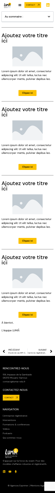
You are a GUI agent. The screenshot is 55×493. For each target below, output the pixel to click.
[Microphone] (15, 471)
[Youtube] (10, 471)
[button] (20, 5)
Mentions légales (38, 485)
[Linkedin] (48, 5)
